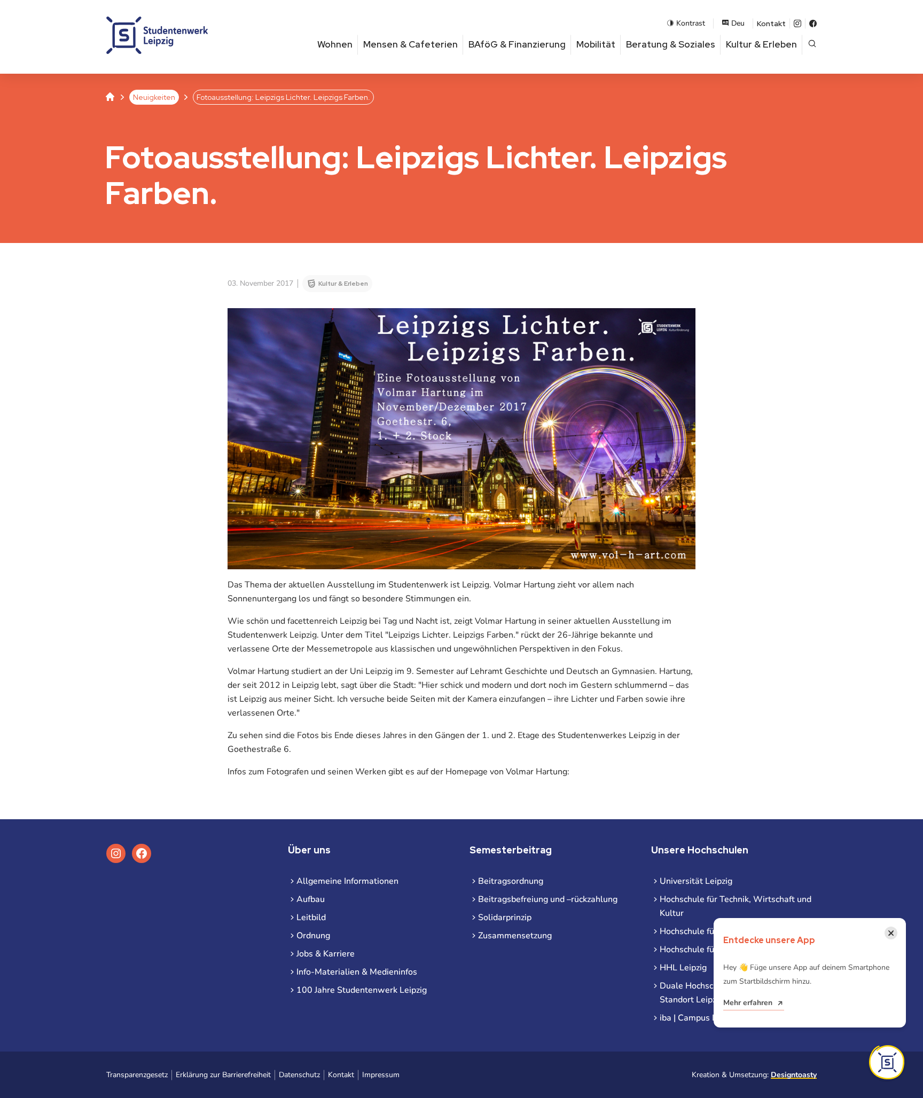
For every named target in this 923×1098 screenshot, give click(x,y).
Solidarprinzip (504, 917)
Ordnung (313, 936)
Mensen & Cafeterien (410, 44)
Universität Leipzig (696, 881)
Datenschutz (299, 1075)
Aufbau (310, 899)
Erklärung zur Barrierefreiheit (223, 1075)
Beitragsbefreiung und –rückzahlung (547, 899)
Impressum (381, 1075)
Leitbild (311, 917)
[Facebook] (813, 23)
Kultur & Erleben (761, 44)
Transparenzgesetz (137, 1075)
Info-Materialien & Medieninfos (356, 972)
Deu (738, 23)
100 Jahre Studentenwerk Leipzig (361, 990)
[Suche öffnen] (812, 44)
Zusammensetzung (515, 936)
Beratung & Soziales (670, 44)
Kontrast (690, 23)
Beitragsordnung (510, 881)
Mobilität (595, 44)
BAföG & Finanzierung (517, 44)
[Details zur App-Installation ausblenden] (886, 1062)
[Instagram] (797, 23)
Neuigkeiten (154, 97)
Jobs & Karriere (325, 954)
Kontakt (771, 23)
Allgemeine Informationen (347, 881)
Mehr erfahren (747, 1003)
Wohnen (335, 44)
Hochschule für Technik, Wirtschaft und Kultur (735, 906)
